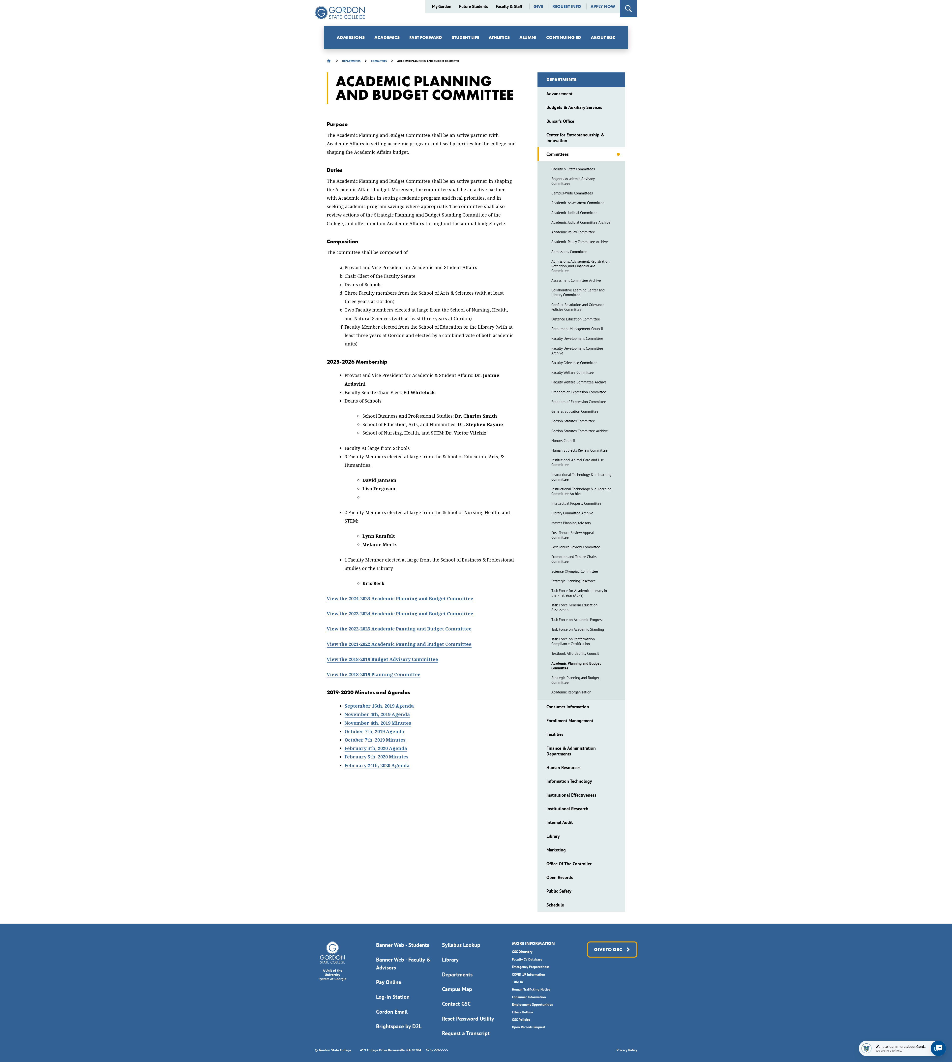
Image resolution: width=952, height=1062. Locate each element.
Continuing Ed (563, 37)
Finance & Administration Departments (571, 751)
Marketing (556, 850)
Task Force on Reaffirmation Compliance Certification (573, 641)
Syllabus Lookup (461, 944)
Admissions (351, 37)
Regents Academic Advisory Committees (573, 181)
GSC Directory (522, 951)
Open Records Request (528, 1027)
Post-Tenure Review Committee (575, 547)
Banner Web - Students (402, 944)
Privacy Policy (627, 1050)
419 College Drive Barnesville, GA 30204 (390, 1050)
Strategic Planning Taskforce (573, 581)
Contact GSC (456, 1003)
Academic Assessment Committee (577, 202)
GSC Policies (521, 1019)
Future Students (473, 6)
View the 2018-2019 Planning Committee (373, 674)
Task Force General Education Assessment (574, 607)
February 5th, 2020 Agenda (376, 748)
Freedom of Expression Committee (578, 392)
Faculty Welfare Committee (572, 372)
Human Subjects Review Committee (579, 450)
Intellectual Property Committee (576, 503)
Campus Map (457, 989)
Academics (387, 37)
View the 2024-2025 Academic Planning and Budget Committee (400, 598)
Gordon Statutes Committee (573, 421)
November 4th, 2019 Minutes (378, 723)
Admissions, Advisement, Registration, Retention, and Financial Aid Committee (580, 266)
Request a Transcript (466, 1033)
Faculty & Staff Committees (573, 169)
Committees (557, 154)
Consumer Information (567, 707)
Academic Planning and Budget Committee (576, 665)
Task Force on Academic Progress (577, 619)
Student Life (465, 37)
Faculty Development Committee (577, 338)
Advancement (559, 93)
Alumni (527, 37)
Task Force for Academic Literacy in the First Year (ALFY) (579, 593)
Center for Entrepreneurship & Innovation (575, 137)
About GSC (603, 37)
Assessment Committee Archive (576, 280)
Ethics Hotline (522, 1012)
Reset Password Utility (468, 1018)
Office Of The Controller (569, 864)
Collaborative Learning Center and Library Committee (578, 292)
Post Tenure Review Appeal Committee (572, 535)
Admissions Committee (569, 251)
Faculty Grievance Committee (574, 362)
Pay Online (388, 982)
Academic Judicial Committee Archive (580, 222)
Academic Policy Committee (573, 232)
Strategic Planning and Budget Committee (575, 680)
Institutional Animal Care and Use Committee (577, 462)
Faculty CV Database (527, 959)
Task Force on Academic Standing (577, 629)
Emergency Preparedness (530, 967)
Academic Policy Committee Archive (579, 241)
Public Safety (558, 891)
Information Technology (569, 781)
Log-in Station (393, 996)
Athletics (499, 37)
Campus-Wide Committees (572, 193)
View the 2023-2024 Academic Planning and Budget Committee (400, 613)
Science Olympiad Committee (574, 571)
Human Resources (563, 767)
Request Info (566, 6)
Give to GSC (608, 949)
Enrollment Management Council (577, 328)
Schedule (555, 905)
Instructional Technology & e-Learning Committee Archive (581, 491)
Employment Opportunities (532, 1004)
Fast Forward (425, 37)
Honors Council (563, 440)
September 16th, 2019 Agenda (379, 706)
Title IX (517, 982)
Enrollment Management (569, 720)
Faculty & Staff (509, 6)
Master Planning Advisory (571, 523)
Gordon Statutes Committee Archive (579, 431)
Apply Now (603, 6)
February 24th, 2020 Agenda (377, 765)
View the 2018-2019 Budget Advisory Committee (382, 659)
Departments (561, 79)
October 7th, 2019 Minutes (375, 740)
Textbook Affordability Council (575, 653)
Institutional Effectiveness (571, 795)
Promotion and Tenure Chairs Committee (573, 559)
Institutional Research (567, 809)
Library (553, 836)
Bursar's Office (560, 121)
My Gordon (441, 6)
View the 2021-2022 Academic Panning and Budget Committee (399, 644)
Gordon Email (392, 1011)
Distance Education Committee (575, 319)
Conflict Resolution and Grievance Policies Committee (577, 307)
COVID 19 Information (528, 974)
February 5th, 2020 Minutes (376, 756)
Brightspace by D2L (398, 1026)
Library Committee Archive (572, 513)
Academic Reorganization (571, 692)
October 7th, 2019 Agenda (374, 731)
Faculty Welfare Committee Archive (579, 382)
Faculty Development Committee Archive (577, 350)
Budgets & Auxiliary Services (574, 107)
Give (538, 6)
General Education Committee (574, 411)
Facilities (555, 734)
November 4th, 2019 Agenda (377, 714)
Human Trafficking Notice (531, 989)
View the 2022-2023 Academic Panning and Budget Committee (399, 628)
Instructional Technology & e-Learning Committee (581, 477)
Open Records (559, 877)
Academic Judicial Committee (574, 212)
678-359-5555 (437, 1050)
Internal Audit (559, 822)
